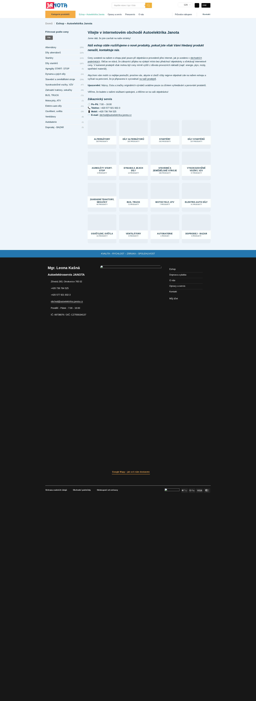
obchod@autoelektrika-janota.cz (115, 115)
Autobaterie (51, 122)
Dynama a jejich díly (55, 74)
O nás (141, 14)
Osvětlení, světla (53, 111)
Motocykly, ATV (53, 100)
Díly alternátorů (53, 52)
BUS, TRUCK (52, 95)
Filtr (49, 37)
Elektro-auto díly (53, 106)
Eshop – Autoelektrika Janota (91, 14)
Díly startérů (51, 63)
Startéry (49, 58)
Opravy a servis (115, 14)
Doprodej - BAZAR (54, 127)
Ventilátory (50, 116)
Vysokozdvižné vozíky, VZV (59, 84)
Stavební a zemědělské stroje (60, 79)
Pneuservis (130, 14)
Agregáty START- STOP (57, 68)
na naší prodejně (147, 79)
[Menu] (108, 5)
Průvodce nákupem (183, 14)
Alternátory (50, 47)
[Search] (148, 5)
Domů (49, 23)
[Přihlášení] (197, 5)
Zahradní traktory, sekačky (58, 90)
